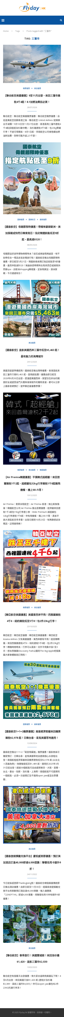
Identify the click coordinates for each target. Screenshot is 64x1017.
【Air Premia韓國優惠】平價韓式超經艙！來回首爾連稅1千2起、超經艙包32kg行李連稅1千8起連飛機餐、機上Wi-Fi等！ (32, 483)
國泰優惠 (20, 220)
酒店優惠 (32, 849)
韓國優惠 (43, 470)
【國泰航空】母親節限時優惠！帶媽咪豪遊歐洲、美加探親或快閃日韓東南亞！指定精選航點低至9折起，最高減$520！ (32, 233)
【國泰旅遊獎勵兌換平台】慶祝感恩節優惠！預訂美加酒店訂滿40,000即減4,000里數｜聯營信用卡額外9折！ (32, 862)
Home (6, 31)
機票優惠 (26, 88)
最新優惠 (43, 220)
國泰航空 (32, 220)
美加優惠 (37, 88)
